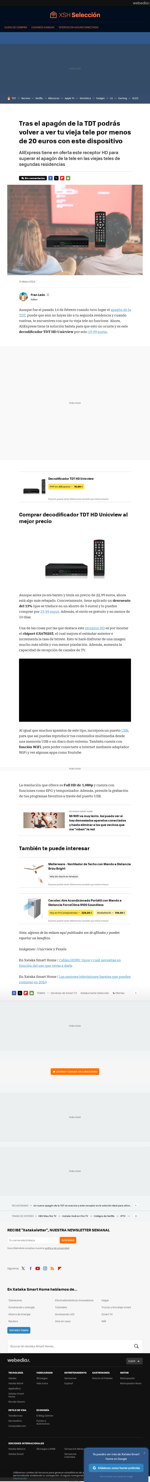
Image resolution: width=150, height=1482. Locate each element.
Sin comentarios (35, 178)
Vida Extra (42, 1383)
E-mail (68, 178)
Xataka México (16, 1448)
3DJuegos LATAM (45, 1448)
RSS (52, 1268)
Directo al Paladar (102, 1378)
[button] (40, 294)
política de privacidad (57, 1248)
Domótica (85, 98)
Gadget (100, 98)
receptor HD (95, 628)
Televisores (15, 1300)
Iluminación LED (64, 1314)
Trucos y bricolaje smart (116, 1307)
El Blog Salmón (44, 1415)
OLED (135, 98)
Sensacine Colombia (70, 1455)
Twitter (56, 178)
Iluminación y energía (21, 1307)
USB (124, 730)
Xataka (12, 1378)
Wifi (104, 1321)
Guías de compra (15, 27)
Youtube (38, 1268)
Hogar (105, 1300)
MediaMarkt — (111, 912)
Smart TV (107, 1314)
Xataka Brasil (15, 1454)
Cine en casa (62, 1321)
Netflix (39, 98)
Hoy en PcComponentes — (71, 912)
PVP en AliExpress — (66, 486)
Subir (131, 1361)
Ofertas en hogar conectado (78, 27)
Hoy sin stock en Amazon (64, 876)
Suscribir (68, 1240)
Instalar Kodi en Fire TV (75, 1216)
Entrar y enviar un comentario (76, 1071)
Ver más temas (18, 1330)
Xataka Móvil (15, 1383)
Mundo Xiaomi (16, 1401)
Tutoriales (61, 1307)
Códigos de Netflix (104, 1216)
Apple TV (69, 98)
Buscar (136, 1346)
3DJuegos (42, 1378)
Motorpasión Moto (130, 1383)
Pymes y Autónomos (43, 1422)
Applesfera (14, 1388)
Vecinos (25, 98)
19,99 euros (97, 331)
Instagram (45, 1268)
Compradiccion (17, 1426)
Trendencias (15, 1415)
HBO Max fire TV (47, 1216)
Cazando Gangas (42, 27)
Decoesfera (15, 1420)
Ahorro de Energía (19, 1314)
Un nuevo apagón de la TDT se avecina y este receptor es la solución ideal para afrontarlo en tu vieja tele (82, 1205)
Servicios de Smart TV (64, 993)
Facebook (50, 178)
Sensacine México (74, 1448)
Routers (13, 1321)
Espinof (68, 1383)
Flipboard (62, 178)
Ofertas (120, 993)
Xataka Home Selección (75, 14)
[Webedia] (141, 3)
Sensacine (70, 1378)
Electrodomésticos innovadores (74, 1300)
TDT (14, 98)
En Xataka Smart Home (81, 811)
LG (111, 98)
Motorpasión (127, 1378)
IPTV (123, 1216)
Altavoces (53, 98)
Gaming (122, 98)
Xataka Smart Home (16, 1395)
